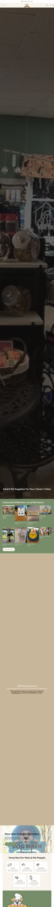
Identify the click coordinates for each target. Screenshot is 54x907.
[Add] (12, 512)
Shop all (27, 493)
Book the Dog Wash (10, 844)
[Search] (4, 5)
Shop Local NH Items (8, 549)
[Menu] (1, 5)
